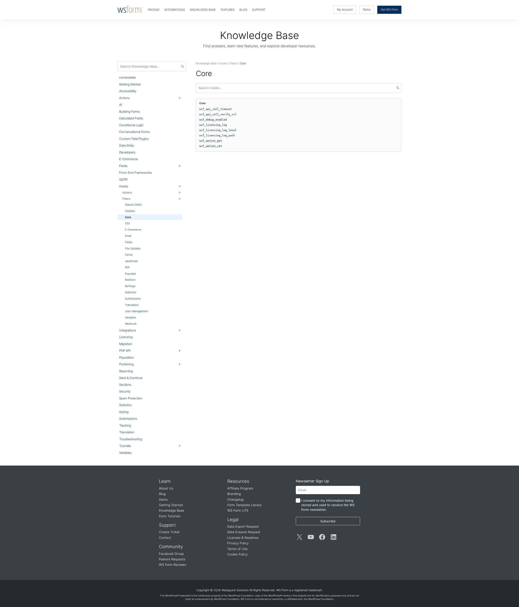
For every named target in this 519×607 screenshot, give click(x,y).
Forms (129, 254)
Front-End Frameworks (135, 173)
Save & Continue (131, 378)
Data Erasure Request (243, 532)
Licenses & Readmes (242, 538)
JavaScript (131, 261)
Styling (124, 412)
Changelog (235, 499)
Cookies (130, 210)
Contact (165, 538)
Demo (367, 9)
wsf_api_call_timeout (215, 109)
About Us (166, 488)
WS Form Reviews (172, 565)
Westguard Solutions (235, 590)
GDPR (123, 179)
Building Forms (129, 111)
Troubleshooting (130, 439)
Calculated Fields (131, 118)
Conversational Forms (134, 132)
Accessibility (127, 91)
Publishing (126, 364)
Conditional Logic (131, 125)
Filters (126, 198)
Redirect (130, 279)
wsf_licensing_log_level (218, 130)
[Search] (182, 66)
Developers (127, 152)
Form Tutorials (169, 516)
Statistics (130, 292)
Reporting (126, 371)
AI (120, 105)
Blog (162, 494)
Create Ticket (169, 532)
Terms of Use (237, 549)
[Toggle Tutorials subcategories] (179, 445)
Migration (125, 344)
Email (128, 235)
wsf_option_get (210, 140)
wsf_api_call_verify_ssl (218, 114)
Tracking (125, 425)
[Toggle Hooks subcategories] (179, 186)
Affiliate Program (240, 488)
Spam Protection (130, 398)
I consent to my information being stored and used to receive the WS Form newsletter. (328, 505)
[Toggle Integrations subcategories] (179, 330)
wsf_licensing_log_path (217, 135)
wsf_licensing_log (213, 124)
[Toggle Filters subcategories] (179, 198)
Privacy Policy (238, 543)
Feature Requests (172, 559)
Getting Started (130, 84)
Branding (234, 494)
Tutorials (125, 446)
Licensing (126, 337)
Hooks (123, 186)
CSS (127, 223)
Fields (123, 166)
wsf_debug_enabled (213, 119)
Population (126, 357)
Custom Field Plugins (134, 139)
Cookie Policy (237, 554)
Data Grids (126, 145)
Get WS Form (389, 9)
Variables (130, 317)
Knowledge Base (171, 510)
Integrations (127, 330)
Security (125, 391)
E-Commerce (128, 159)
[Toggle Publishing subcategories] (179, 364)
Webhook (131, 323)
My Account (345, 9)
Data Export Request (243, 526)
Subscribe (328, 521)
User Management (136, 311)
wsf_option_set (210, 146)
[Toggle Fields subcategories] (179, 166)
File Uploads (132, 248)
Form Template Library (244, 505)
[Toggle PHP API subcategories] (179, 350)
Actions (124, 98)
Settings (130, 286)
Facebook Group (171, 554)
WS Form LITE (238, 510)
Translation (132, 304)
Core (128, 217)
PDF (127, 267)
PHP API (125, 351)
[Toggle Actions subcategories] (179, 98)
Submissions (133, 298)
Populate (130, 273)
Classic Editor (133, 204)
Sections (125, 385)
